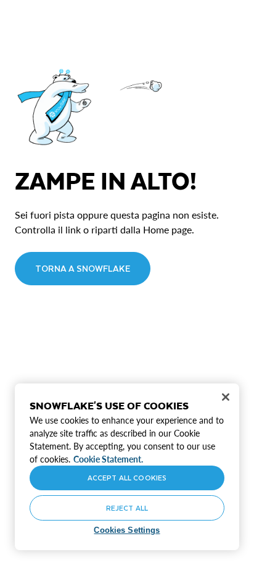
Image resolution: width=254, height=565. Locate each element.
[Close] (225, 397)
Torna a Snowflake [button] (82, 268)
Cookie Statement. (108, 459)
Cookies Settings (127, 530)
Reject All (127, 508)
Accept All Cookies (127, 477)
